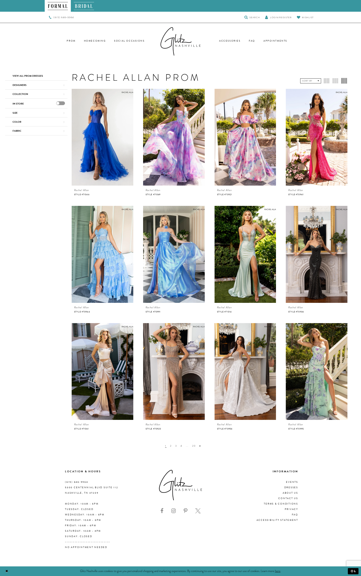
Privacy (291, 509)
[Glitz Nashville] (180, 41)
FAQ (295, 514)
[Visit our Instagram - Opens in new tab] (173, 511)
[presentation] (60, 103)
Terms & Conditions (281, 504)
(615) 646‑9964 (76, 482)
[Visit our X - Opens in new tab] (198, 511)
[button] (278, 17)
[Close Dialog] (7, 571)
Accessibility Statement (277, 520)
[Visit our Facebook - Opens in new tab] (161, 511)
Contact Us (288, 498)
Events (292, 482)
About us (290, 493)
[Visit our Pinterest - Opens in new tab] (185, 511)
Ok (353, 571)
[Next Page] (200, 446)
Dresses (291, 487)
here (277, 571)
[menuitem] (58, 6)
